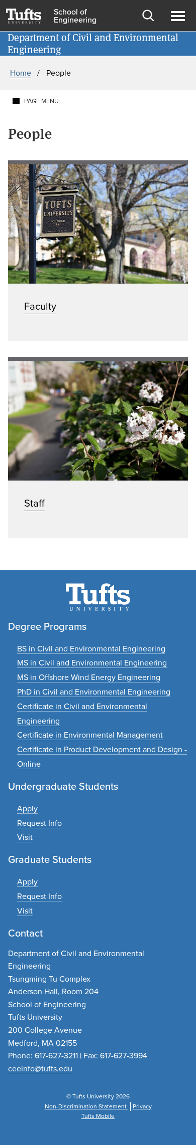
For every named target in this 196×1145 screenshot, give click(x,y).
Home (20, 73)
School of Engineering (75, 16)
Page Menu (41, 101)
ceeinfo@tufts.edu (40, 1068)
